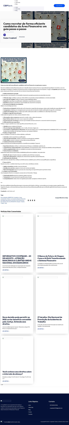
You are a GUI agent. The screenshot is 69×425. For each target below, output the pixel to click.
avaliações (5, 197)
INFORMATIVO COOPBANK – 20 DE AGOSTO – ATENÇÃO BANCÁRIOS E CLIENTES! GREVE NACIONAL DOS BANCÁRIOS (16, 259)
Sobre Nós (17, 2)
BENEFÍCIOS (10, 197)
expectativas (8, 200)
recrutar (9, 201)
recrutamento (4, 201)
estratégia (3, 200)
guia (17, 200)
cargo (20, 197)
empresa (19, 198)
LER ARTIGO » (5, 270)
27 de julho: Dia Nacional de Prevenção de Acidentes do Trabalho (50, 319)
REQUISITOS (13, 201)
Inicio (16, 7)
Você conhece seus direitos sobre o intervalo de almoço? (16, 372)
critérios (8, 198)
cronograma (13, 198)
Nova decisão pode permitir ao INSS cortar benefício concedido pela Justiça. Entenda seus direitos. (16, 320)
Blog (16, 4)
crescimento (3, 198)
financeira (13, 200)
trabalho (23, 201)
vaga (6, 203)
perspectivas (21, 200)
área (2, 197)
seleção (18, 201)
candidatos (16, 197)
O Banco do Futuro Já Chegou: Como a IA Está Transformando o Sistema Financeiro (51, 258)
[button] (28, 5)
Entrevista (23, 198)
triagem (2, 203)
